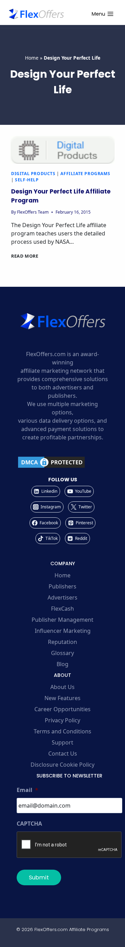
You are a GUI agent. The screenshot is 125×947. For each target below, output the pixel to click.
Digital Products (33, 174)
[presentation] (62, 150)
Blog (62, 664)
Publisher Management (62, 619)
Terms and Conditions (62, 731)
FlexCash (62, 608)
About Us (62, 687)
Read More (25, 256)
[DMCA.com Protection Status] (62, 462)
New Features (62, 698)
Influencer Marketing (63, 631)
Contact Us (62, 753)
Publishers (62, 586)
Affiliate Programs (85, 174)
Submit (39, 877)
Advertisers (62, 597)
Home (32, 57)
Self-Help (27, 180)
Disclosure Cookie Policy (62, 764)
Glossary (62, 653)
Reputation (62, 642)
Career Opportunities (62, 709)
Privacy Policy (62, 720)
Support (62, 742)
